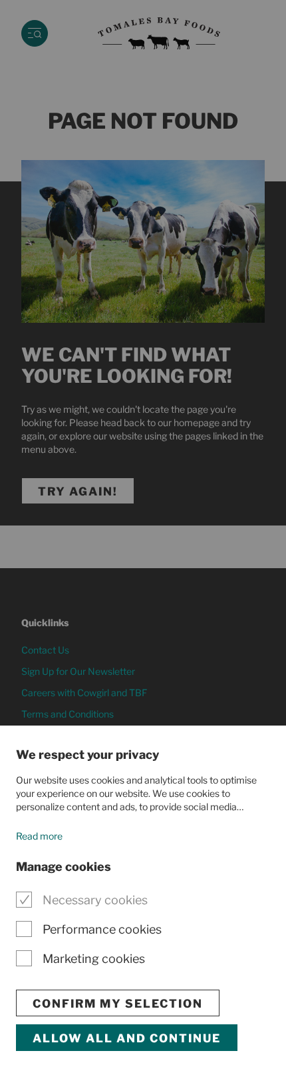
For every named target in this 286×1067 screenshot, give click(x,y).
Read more (39, 836)
